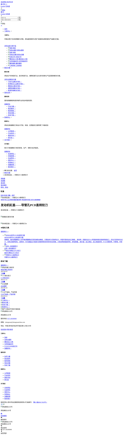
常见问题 (7, 363)
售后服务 (7, 358)
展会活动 (7, 377)
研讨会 (6, 380)
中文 (4, 4)
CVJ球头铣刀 (5, 278)
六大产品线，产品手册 (8, 294)
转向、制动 (4, 187)
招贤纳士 (7, 394)
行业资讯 (7, 375)
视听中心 (7, 392)
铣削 (5, 337)
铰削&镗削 (7, 339)
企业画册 (4, 286)
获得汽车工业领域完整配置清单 (11, 200)
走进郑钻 (4, 2)
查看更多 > (7, 348)
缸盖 (5, 195)
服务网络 (7, 361)
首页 (5, 29)
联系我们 (7, 398)
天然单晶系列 (8, 344)
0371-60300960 (12, 318)
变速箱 (3, 181)
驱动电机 (4, 185)
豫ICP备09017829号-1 (40, 402)
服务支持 (7, 92)
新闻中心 (7, 117)
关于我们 (7, 140)
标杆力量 (7, 356)
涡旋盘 (3, 178)
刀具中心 (7, 31)
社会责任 (7, 390)
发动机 (3, 183)
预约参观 (10, 329)
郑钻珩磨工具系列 (6, 269)
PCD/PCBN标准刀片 (10, 346)
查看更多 (4, 231)
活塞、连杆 (11, 195)
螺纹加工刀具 (8, 342)
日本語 (7, 6)
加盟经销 (7, 396)
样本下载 (5, 304)
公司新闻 (7, 373)
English (3, 6)
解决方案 (7, 68)
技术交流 (10, 2)
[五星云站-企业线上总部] (2, 405)
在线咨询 (4, 329)
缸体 (2, 195)
